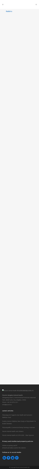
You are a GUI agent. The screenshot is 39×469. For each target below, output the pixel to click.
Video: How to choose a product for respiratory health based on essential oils (19, 372)
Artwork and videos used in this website (14, 448)
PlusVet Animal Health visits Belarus (12, 431)
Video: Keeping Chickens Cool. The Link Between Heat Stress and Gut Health (18, 223)
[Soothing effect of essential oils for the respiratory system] (19, 321)
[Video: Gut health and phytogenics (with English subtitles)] (19, 61)
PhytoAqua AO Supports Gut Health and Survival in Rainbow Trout (17, 416)
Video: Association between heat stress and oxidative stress (17, 298)
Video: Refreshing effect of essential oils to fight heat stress (17, 261)
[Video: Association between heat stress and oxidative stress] (19, 283)
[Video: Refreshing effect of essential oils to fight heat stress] (19, 245)
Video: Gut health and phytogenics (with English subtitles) (17, 76)
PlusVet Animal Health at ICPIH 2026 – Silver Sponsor (18, 435)
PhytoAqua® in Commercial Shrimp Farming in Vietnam (18, 427)
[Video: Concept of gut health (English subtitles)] (19, 134)
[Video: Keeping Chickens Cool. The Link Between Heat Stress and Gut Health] (19, 208)
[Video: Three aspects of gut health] (19, 24)
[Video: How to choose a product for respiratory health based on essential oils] (19, 357)
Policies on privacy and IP (9, 445)
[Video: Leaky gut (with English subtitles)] (19, 98)
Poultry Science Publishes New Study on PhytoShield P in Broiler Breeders (19, 422)
